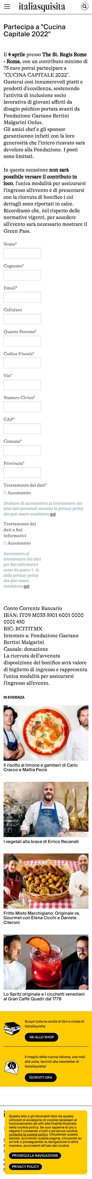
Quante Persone (20, 331)
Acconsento (19, 492)
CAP (9, 419)
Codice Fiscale (19, 353)
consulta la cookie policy (28, 1134)
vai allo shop (41, 1037)
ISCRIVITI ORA (40, 1078)
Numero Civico (19, 397)
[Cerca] (84, 6)
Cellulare (13, 309)
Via (8, 375)
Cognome (14, 266)
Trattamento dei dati (25, 485)
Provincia (14, 463)
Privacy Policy (25, 1167)
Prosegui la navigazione (35, 1156)
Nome (10, 244)
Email (10, 288)
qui (53, 514)
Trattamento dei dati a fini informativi (20, 529)
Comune (12, 441)
